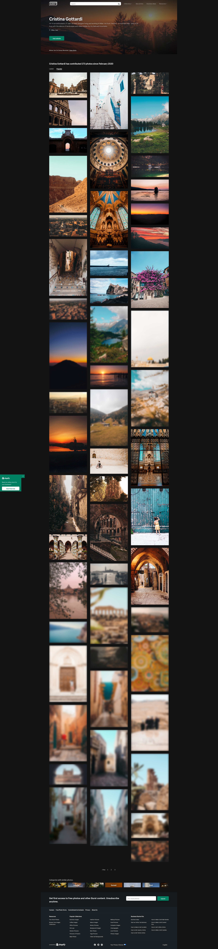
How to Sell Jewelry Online (138, 930)
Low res (80, 96)
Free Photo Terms (61, 910)
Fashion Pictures (94, 919)
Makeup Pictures (115, 919)
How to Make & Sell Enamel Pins (158, 923)
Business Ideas (135, 919)
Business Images (74, 919)
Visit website (57, 38)
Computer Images (115, 925)
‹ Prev (103, 869)
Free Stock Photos (54, 919)
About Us (94, 910)
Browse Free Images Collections (54, 923)
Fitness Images (115, 934)
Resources (162, 3)
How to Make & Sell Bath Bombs (160, 919)
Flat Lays (72, 928)
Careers (51, 910)
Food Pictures (114, 922)
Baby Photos (73, 936)
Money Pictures (94, 925)
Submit (163, 898)
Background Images (95, 928)
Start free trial (10, 488)
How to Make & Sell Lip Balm (138, 927)
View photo (72, 50)
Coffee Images (73, 922)
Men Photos (93, 931)
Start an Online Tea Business (138, 922)
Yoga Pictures (94, 934)
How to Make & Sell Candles (159, 930)
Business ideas (151, 3)
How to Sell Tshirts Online (138, 933)
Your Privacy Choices (117, 944)
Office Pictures (74, 925)
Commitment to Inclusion (76, 910)
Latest (51, 68)
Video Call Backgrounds (96, 936)
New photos (139, 3)
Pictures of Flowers (75, 934)
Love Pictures (114, 931)
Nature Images (94, 922)
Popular (59, 68)
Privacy (87, 910)
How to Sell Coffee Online (158, 927)
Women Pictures (74, 931)
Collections (127, 3)
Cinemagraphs (114, 928)
